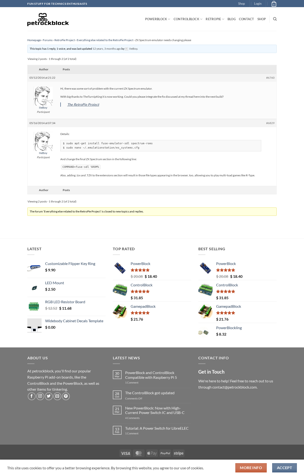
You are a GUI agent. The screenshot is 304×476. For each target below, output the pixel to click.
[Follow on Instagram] (40, 396)
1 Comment (139, 382)
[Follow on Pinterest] (66, 396)
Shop (241, 3)
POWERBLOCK (156, 19)
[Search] (275, 19)
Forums (47, 40)
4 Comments (139, 417)
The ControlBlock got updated (150, 392)
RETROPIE (213, 19)
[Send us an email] (57, 396)
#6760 (270, 77)
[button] (257, 3)
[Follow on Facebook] (32, 396)
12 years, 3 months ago (107, 48)
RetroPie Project (64, 40)
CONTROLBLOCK (186, 19)
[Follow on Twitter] (49, 396)
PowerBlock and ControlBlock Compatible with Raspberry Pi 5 (151, 374)
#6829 (270, 123)
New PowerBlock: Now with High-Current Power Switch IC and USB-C (155, 410)
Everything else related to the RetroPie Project (105, 40)
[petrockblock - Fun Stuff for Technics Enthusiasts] (48, 19)
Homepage (34, 40)
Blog (232, 19)
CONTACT (246, 19)
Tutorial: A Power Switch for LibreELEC (157, 428)
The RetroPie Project (83, 104)
